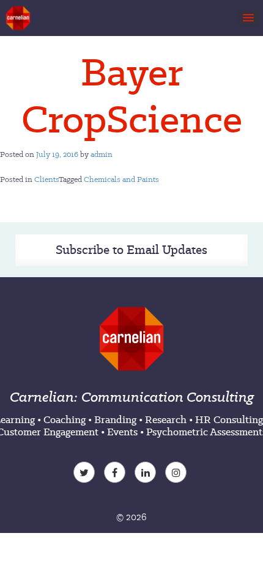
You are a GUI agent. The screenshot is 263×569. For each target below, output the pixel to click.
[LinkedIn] (147, 474)
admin (102, 154)
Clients (46, 179)
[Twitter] (85, 474)
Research (166, 419)
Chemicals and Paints (121, 179)
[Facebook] (116, 474)
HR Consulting (229, 419)
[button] (248, 18)
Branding (115, 419)
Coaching (64, 419)
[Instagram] (177, 474)
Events (122, 431)
